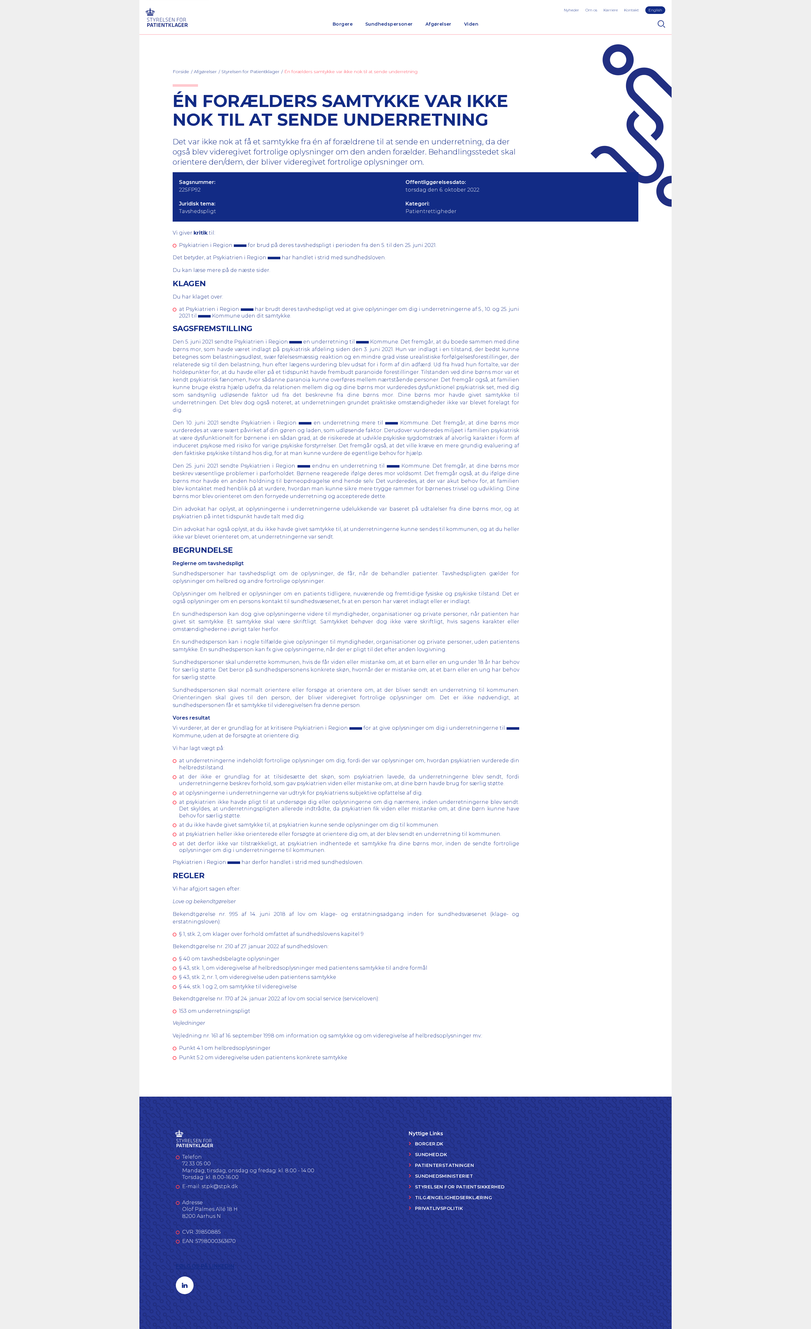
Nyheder (571, 10)
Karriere (610, 10)
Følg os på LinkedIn (205, 1266)
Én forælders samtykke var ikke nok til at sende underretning (351, 71)
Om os (591, 10)
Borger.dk (429, 1144)
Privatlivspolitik (439, 1208)
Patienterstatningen (444, 1165)
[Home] (167, 16)
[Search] (661, 24)
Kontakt (631, 10)
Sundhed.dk (431, 1154)
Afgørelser (438, 24)
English (655, 10)
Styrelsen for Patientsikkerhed (460, 1187)
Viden (471, 24)
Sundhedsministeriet (444, 1176)
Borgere (343, 24)
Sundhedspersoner (389, 24)
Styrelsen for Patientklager (250, 71)
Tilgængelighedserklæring (453, 1197)
